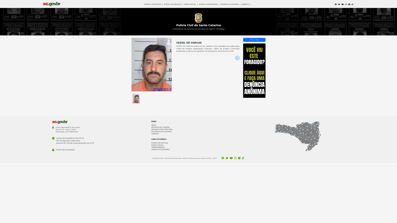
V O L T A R (254, 40)
